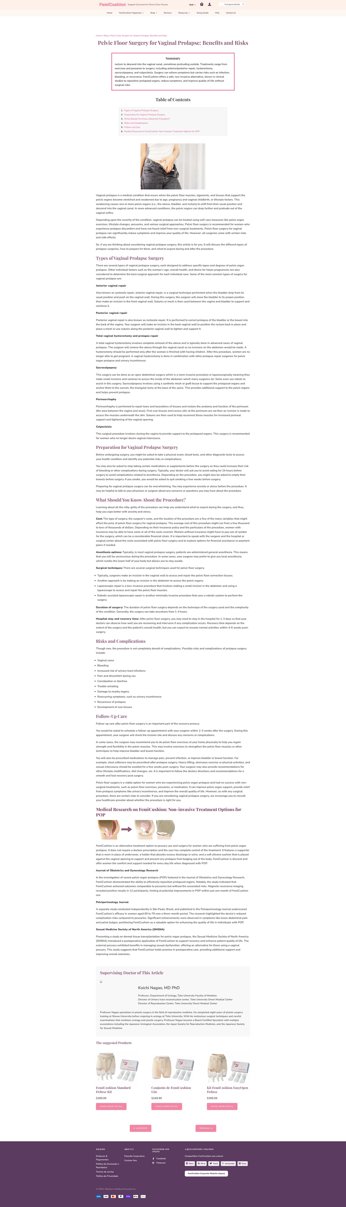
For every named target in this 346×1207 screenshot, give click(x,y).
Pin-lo (203, 1163)
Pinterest (160, 1162)
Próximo (205, 1128)
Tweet (215, 1163)
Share (191, 1163)
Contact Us (231, 12)
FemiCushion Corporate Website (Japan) (206, 1173)
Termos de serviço (105, 1171)
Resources (183, 12)
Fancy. (244, 1163)
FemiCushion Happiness (130, 12)
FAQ (217, 12)
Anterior (141, 1128)
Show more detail (111, 1106)
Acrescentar (229, 1163)
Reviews (168, 12)
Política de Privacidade (107, 1176)
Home (109, 12)
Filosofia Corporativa (134, 1156)
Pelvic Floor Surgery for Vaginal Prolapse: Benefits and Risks (138, 35)
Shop (152, 12)
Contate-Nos (130, 1160)
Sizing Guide (202, 12)
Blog (106, 35)
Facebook (161, 1158)
